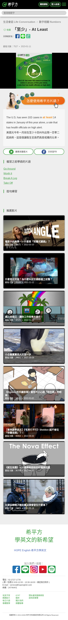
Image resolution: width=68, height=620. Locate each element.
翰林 (17, 598)
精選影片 (6, 598)
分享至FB (52, 151)
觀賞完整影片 (21, 151)
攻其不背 (6, 595)
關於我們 (19, 601)
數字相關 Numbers (50, 22)
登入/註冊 (55, 4)
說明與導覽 (33, 598)
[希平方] (10, 4)
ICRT (18, 595)
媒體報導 (19, 603)
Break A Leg (10, 178)
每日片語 (6, 601)
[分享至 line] (23, 36)
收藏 (9, 30)
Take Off (8, 183)
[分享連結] (28, 36)
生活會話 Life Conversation (19, 22)
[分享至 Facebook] (17, 36)
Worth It (7, 173)
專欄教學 (6, 603)
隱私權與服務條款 (36, 595)
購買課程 (44, 4)
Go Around (9, 168)
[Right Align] (64, 4)
